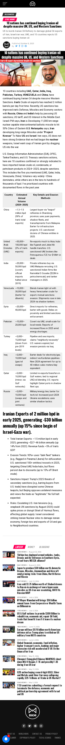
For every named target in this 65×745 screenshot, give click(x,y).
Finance (58, 737)
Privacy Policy (52, 733)
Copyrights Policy (27, 737)
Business (9, 14)
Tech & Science (45, 737)
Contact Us (37, 733)
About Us (11, 733)
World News (24, 733)
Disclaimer (11, 737)
